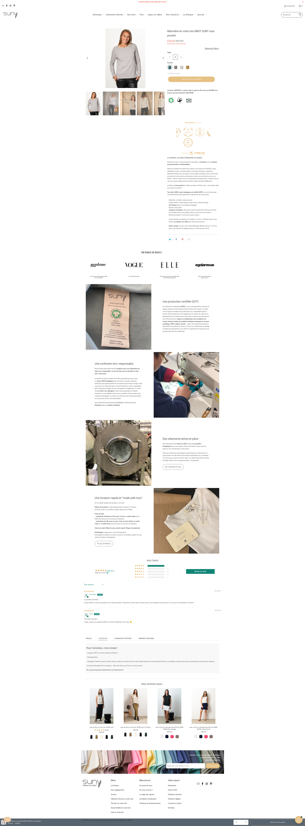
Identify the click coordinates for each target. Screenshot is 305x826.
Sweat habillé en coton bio (121, 808)
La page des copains (146, 794)
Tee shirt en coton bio (119, 803)
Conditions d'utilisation (147, 799)
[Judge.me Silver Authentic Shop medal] (176, 132)
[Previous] (87, 58)
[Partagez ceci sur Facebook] (176, 239)
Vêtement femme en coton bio (122, 799)
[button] (98, 15)
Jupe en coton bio (117, 812)
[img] (89, 591)
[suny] (10, 15)
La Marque (115, 785)
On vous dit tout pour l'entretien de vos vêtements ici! (104, 670)
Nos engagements (117, 790)
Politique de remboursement (149, 803)
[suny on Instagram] (10, 6)
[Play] (125, 58)
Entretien (103, 638)
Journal (113, 794)
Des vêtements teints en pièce (180, 438)
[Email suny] (3, 6)
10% (7, 819)
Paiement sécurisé (146, 638)
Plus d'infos (104, 543)
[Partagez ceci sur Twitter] (170, 239)
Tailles (89, 638)
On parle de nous (145, 785)
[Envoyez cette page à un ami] (188, 239)
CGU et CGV (172, 790)
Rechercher (172, 785)
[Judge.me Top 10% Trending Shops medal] (176, 142)
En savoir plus (173, 467)
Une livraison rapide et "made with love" (118, 498)
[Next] (163, 58)
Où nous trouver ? (146, 790)
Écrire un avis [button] (200, 571)
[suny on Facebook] (6, 6)
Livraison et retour (122, 638)
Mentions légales (174, 799)
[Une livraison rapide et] (186, 521)
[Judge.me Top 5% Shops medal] (199, 132)
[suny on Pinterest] (14, 6)
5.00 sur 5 (110, 571)
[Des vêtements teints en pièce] (118, 453)
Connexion (291, 6)
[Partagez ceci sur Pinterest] (182, 239)
